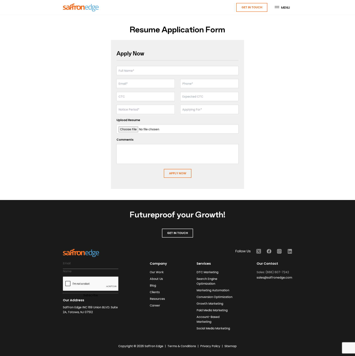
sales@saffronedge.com (274, 277)
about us (156, 279)
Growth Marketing (210, 303)
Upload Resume (128, 120)
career (155, 305)
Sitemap (230, 346)
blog (153, 285)
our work (157, 272)
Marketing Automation (213, 290)
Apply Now (177, 173)
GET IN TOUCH (177, 233)
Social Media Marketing (213, 328)
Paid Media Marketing (212, 310)
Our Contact (267, 263)
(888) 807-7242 (277, 272)
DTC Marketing (207, 272)
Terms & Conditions (182, 346)
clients (155, 292)
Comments (124, 140)
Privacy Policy (210, 346)
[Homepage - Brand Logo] (81, 7)
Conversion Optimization (214, 297)
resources (157, 299)
